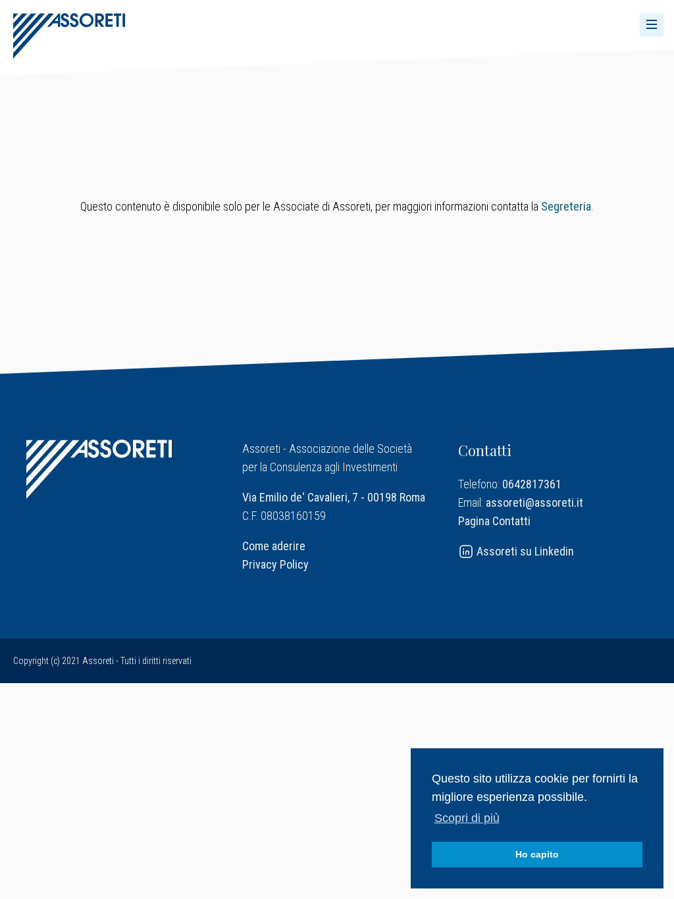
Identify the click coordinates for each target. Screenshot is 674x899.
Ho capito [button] (537, 854)
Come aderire (273, 546)
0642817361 (531, 484)
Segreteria (566, 206)
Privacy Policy (275, 564)
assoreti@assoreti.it (534, 502)
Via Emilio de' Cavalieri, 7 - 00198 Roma (333, 497)
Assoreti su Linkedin (524, 551)
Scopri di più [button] (467, 818)
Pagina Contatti (494, 521)
